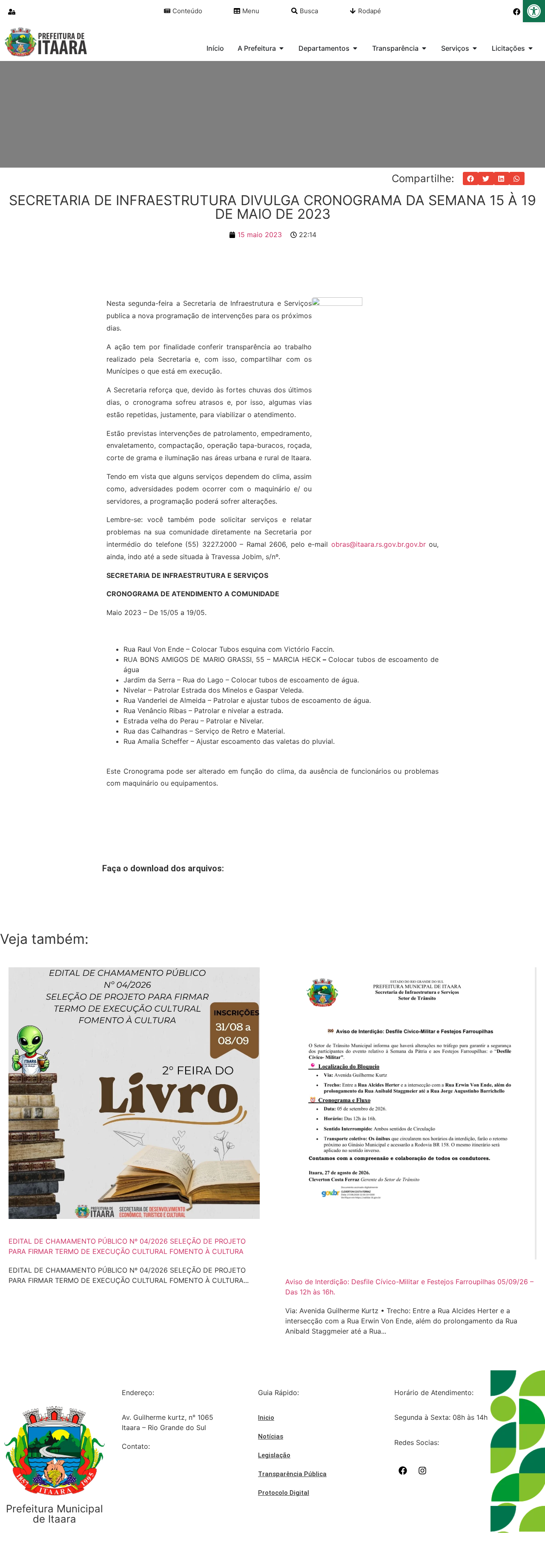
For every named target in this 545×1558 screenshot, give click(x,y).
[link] (534, 11)
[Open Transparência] (424, 48)
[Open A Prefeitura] (281, 48)
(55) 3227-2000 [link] (148, 1471)
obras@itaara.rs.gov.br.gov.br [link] (378, 544)
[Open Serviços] (474, 48)
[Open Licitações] (530, 48)
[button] (470, 179)
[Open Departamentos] (355, 48)
